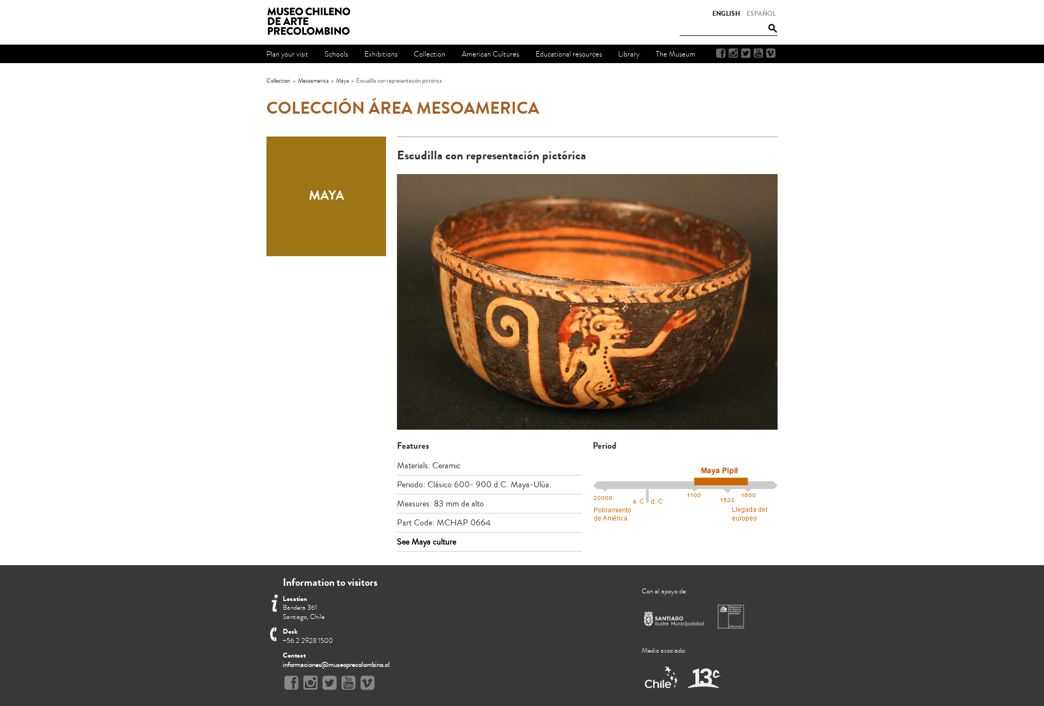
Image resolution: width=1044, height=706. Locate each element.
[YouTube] (758, 53)
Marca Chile (662, 678)
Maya (342, 81)
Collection (278, 81)
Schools (336, 54)
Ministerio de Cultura (732, 616)
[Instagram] (733, 53)
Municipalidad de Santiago (674, 621)
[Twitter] (745, 53)
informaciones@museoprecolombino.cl (336, 665)
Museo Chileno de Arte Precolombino (312, 21)
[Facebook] (720, 53)
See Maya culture (426, 542)
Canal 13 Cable (703, 678)
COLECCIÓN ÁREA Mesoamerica (402, 108)
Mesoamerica (313, 81)
